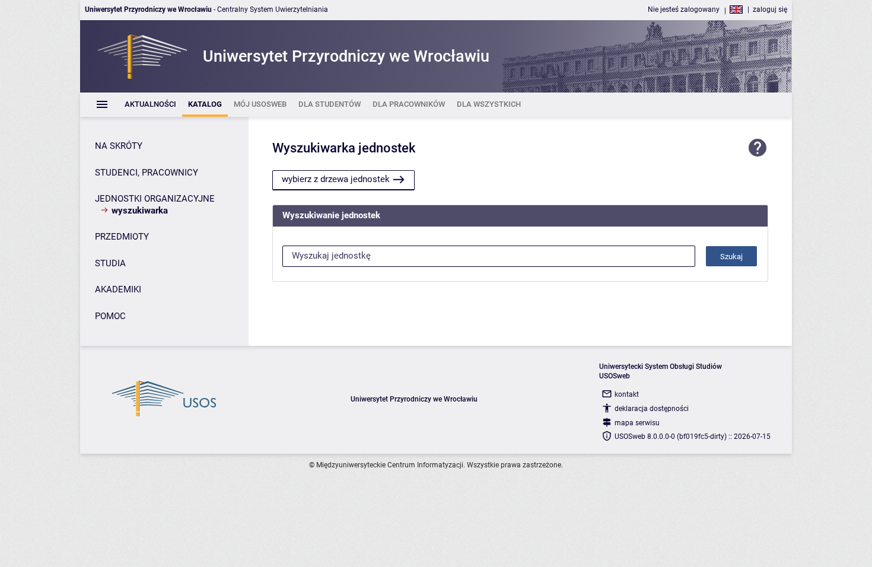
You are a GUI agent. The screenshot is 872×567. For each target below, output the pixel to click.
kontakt (627, 394)
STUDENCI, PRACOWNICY (146, 172)
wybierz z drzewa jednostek (336, 179)
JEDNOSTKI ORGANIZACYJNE (155, 198)
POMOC (110, 316)
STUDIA (110, 263)
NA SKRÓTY (118, 146)
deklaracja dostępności (652, 408)
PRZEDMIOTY (122, 236)
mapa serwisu (637, 423)
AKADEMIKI (118, 289)
